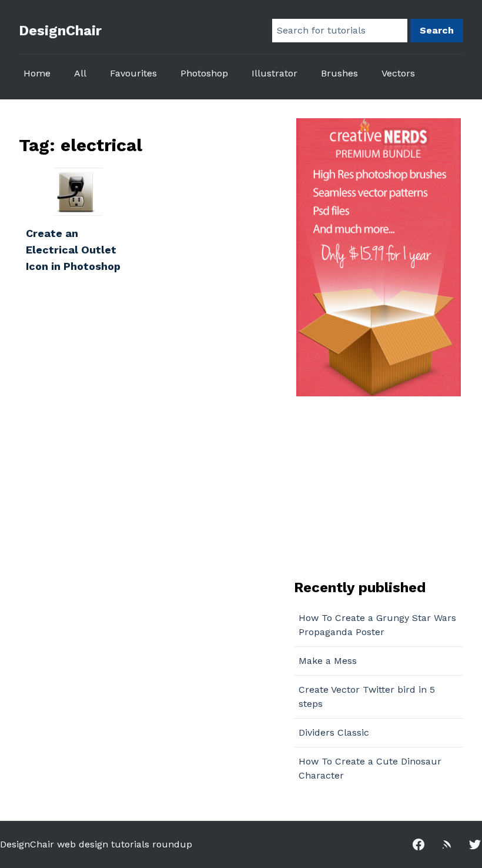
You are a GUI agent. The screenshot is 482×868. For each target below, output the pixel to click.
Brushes (339, 73)
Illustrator (274, 73)
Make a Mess (328, 660)
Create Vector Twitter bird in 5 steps (367, 696)
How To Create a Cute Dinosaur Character (370, 768)
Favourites (133, 73)
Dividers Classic (334, 732)
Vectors (398, 73)
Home (37, 73)
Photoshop (204, 73)
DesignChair (60, 30)
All (80, 73)
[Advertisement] (367, 486)
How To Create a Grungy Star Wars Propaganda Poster (377, 624)
